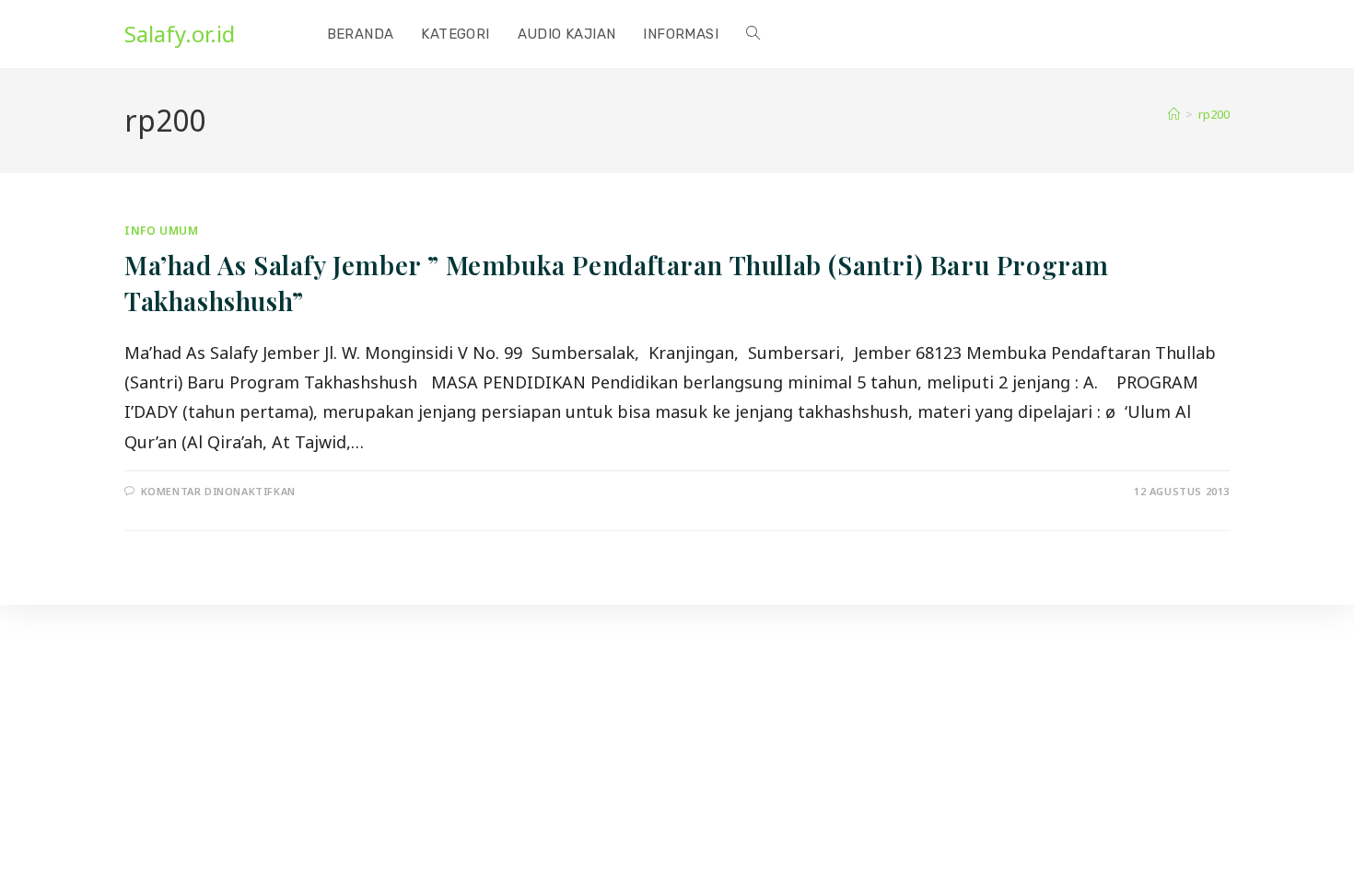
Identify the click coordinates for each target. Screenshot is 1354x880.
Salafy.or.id (179, 33)
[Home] (1174, 114)
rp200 (1214, 114)
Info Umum (161, 230)
